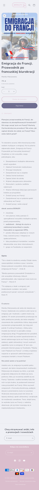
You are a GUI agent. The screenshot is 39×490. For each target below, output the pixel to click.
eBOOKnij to (13, 478)
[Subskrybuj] (32, 438)
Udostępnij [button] (8, 113)
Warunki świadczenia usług (27, 481)
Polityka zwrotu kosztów (27, 478)
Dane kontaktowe (20, 484)
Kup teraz (19, 106)
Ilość (3, 87)
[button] (4, 5)
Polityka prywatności (12, 481)
